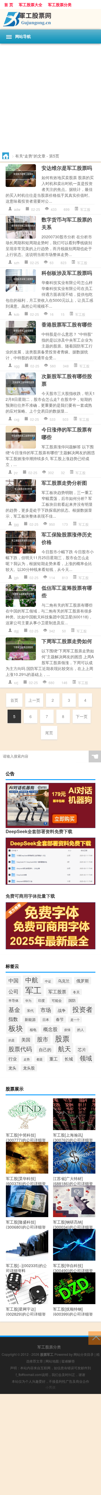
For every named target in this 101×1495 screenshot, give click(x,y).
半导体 (13, 1000)
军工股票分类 (60, 4)
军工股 (85, 209)
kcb (16, 314)
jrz (16, 472)
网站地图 (52, 1361)
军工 (33, 990)
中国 (13, 980)
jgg (16, 524)
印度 (41, 1000)
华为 (28, 1000)
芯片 (82, 1049)
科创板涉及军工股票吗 (67, 272)
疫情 (67, 1030)
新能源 (30, 1019)
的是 (11, 1040)
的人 (80, 1029)
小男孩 (50, 1387)
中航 (31, 979)
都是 (39, 1059)
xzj (16, 682)
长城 (69, 1059)
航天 (64, 1048)
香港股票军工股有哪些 (67, 324)
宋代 (30, 1010)
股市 (42, 1039)
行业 (12, 1059)
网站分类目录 (84, 1354)
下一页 (82, 716)
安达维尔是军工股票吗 (67, 168)
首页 (14, 700)
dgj (16, 630)
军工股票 (57, 991)
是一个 (75, 1019)
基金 (14, 1009)
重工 (53, 1059)
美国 (25, 1039)
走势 (27, 1059)
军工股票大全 (30, 4)
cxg (16, 419)
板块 (15, 1028)
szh (16, 262)
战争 (62, 1010)
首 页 (8, 4)
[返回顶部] (94, 1337)
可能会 (57, 1000)
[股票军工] (50, 19)
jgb (16, 577)
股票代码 (20, 1048)
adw (17, 209)
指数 (13, 1018)
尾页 (49, 732)
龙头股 (29, 1068)
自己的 (45, 1049)
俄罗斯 (82, 981)
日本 (45, 1019)
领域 (86, 1057)
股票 (62, 1038)
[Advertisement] (50, 96)
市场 (45, 1009)
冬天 (76, 992)
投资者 (82, 1009)
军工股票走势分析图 (64, 482)
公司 (13, 991)
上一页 (34, 700)
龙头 (12, 1068)
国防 (72, 1000)
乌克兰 (64, 981)
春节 (60, 1019)
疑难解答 (68, 1361)
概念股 (50, 1029)
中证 (48, 981)
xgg (17, 366)
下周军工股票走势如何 (67, 641)
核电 (33, 1029)
